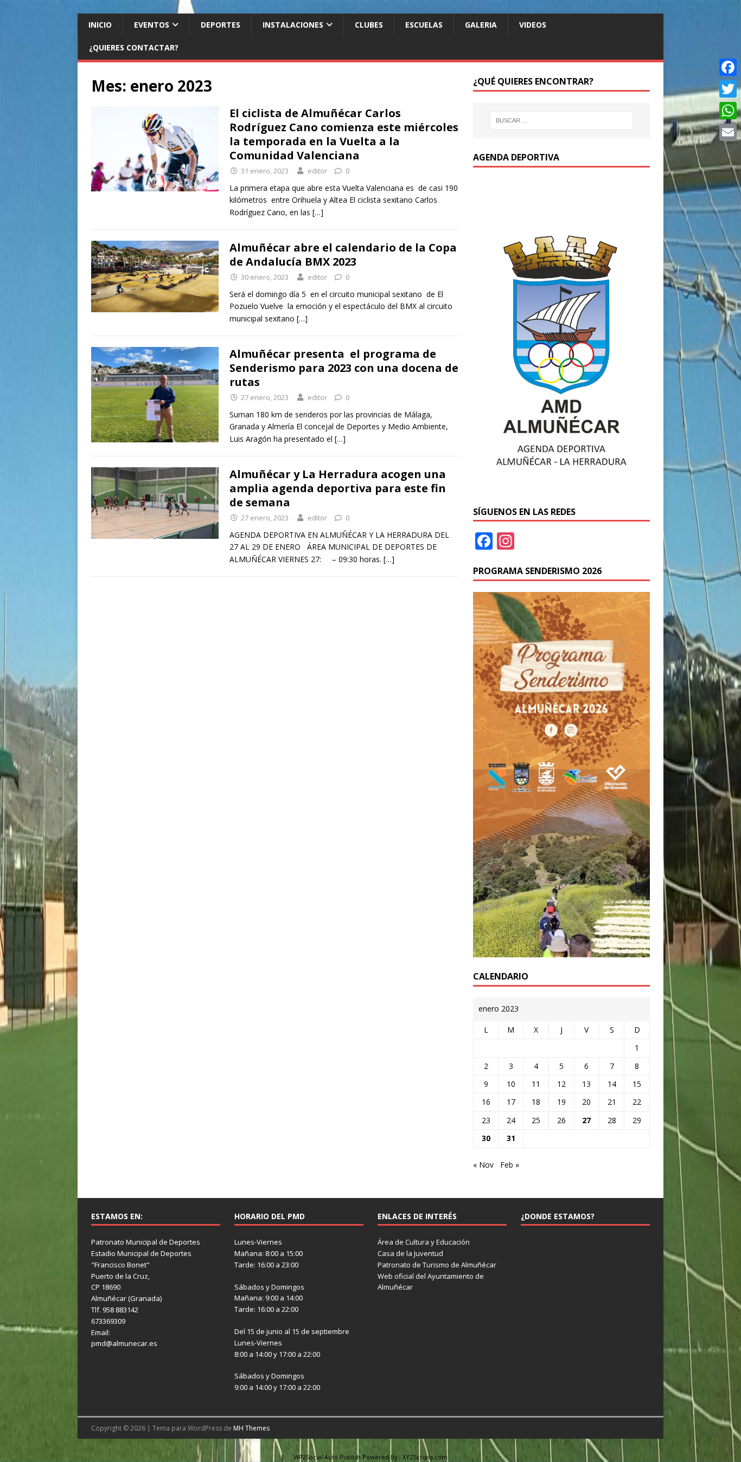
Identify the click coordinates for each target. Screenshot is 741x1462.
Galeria (481, 25)
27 (586, 1120)
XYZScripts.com (425, 1457)
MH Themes (251, 1428)
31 (511, 1138)
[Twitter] (728, 89)
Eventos (151, 25)
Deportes (220, 25)
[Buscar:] (561, 120)
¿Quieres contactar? (133, 47)
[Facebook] (728, 67)
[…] (317, 212)
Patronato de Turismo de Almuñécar (437, 1265)
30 (486, 1138)
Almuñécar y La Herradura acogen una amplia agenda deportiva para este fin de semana (337, 488)
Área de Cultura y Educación (424, 1242)
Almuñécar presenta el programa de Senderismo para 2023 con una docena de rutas (343, 367)
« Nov (483, 1165)
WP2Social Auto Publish (327, 1457)
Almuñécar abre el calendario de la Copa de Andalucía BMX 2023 (343, 254)
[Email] (728, 132)
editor (317, 171)
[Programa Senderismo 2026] (561, 950)
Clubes (369, 25)
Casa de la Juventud (410, 1253)
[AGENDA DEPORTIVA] (561, 486)
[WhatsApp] (728, 110)
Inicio (100, 25)
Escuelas (424, 25)
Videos (532, 25)
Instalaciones (293, 25)
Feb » (509, 1165)
